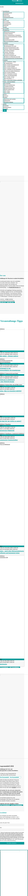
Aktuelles (12, 803)
